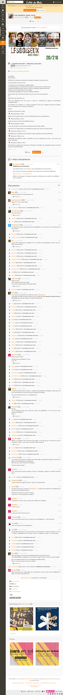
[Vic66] (9, 523)
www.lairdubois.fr (34, 686)
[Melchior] (9, 389)
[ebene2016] (9, 355)
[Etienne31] (9, 407)
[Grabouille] (9, 279)
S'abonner (37, 17)
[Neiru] (9, 192)
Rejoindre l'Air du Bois (30, 10)
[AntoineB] (9, 570)
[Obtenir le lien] (57, 164)
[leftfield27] (9, 469)
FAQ (44, 691)
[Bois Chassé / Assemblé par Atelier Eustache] (47, 619)
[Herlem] (9, 487)
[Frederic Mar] (9, 458)
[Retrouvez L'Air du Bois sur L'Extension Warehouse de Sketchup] (62, 694)
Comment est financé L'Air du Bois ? (48, 683)
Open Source (28, 6)
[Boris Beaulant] (10, 164)
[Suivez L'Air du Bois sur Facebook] (48, 694)
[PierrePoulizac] (9, 225)
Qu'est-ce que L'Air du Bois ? (18, 683)
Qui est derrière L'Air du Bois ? (33, 683)
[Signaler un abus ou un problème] (58, 164)
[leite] (9, 530)
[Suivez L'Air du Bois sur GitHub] (59, 694)
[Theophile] (9, 439)
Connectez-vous (26, 578)
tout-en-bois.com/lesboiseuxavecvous (19, 71)
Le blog (38, 691)
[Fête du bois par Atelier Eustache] (22, 619)
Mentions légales (59, 691)
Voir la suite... (13, 633)
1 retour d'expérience (41, 27)
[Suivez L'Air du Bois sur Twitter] (50, 694)
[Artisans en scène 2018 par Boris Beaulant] (22, 654)
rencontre (18, 598)
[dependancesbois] (9, 200)
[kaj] (9, 241)
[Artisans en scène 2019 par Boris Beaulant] (47, 654)
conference (12, 598)
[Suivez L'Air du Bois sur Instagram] (55, 694)
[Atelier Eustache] (10, 16)
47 (41, 17)
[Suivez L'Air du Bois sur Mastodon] (53, 694)
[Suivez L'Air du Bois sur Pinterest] (57, 694)
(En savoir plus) (38, 7)
